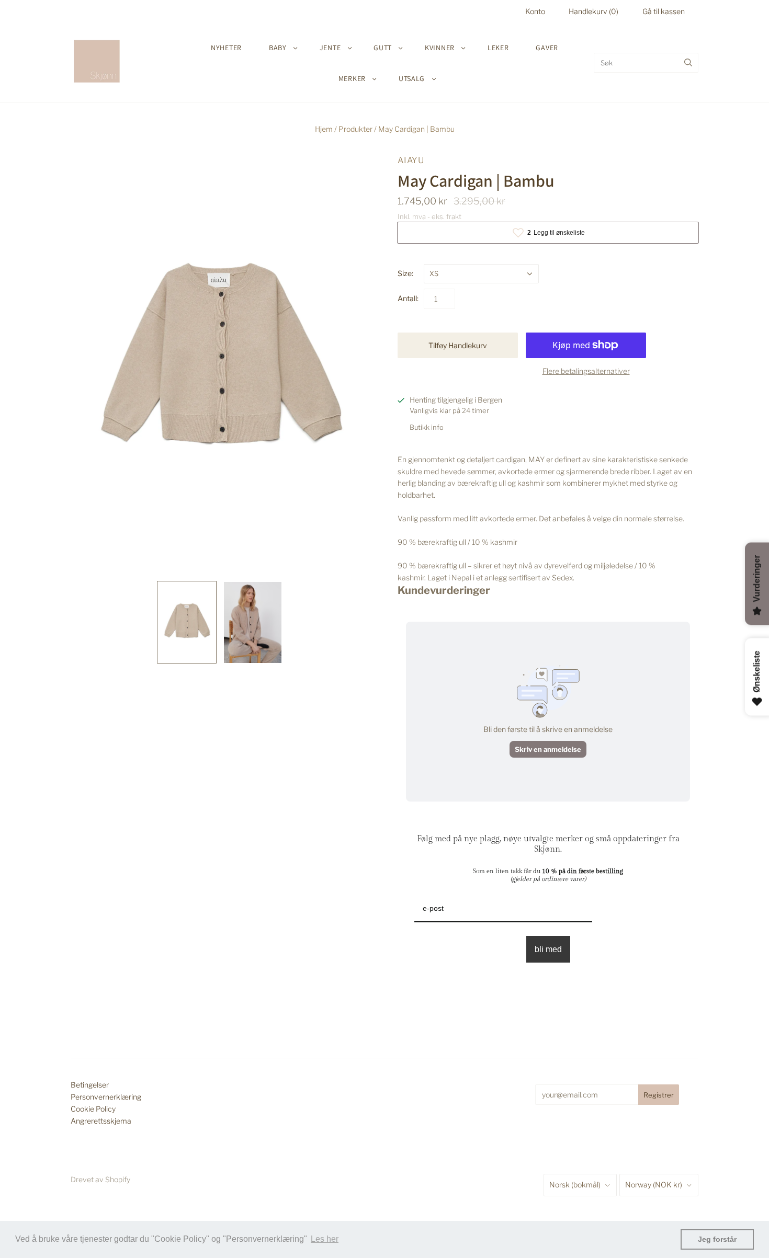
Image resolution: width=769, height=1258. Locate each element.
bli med (548, 949)
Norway (653, 1184)
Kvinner (440, 47)
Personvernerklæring (106, 1096)
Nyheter (226, 47)
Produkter (355, 128)
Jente (330, 47)
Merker (352, 78)
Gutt (383, 47)
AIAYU (411, 160)
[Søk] (688, 63)
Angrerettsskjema (101, 1120)
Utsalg (412, 78)
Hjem (324, 128)
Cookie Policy (93, 1108)
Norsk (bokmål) (575, 1184)
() (593, 11)
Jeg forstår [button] (717, 1239)
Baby (278, 47)
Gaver (547, 47)
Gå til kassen (663, 11)
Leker (498, 47)
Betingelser (90, 1084)
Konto (535, 11)
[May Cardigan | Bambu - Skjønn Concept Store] (187, 622)
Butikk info (427, 427)
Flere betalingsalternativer (586, 371)
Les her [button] (324, 1238)
